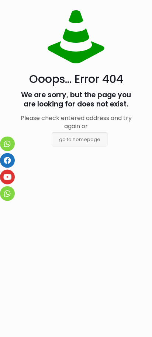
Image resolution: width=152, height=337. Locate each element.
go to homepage (79, 139)
